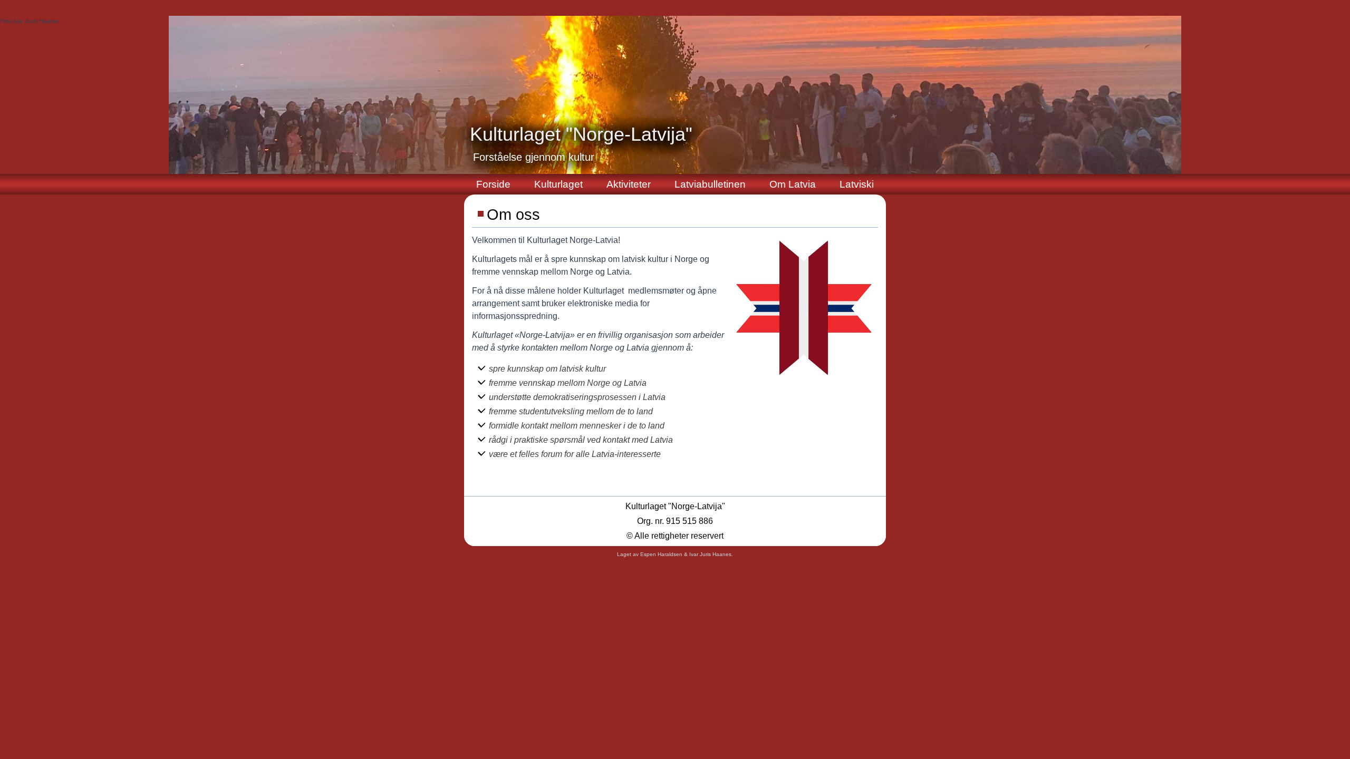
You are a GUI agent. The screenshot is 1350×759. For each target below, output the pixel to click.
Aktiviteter (628, 184)
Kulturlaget (558, 184)
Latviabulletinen (710, 184)
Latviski (857, 184)
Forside (493, 184)
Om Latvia (792, 184)
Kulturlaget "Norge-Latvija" (581, 134)
